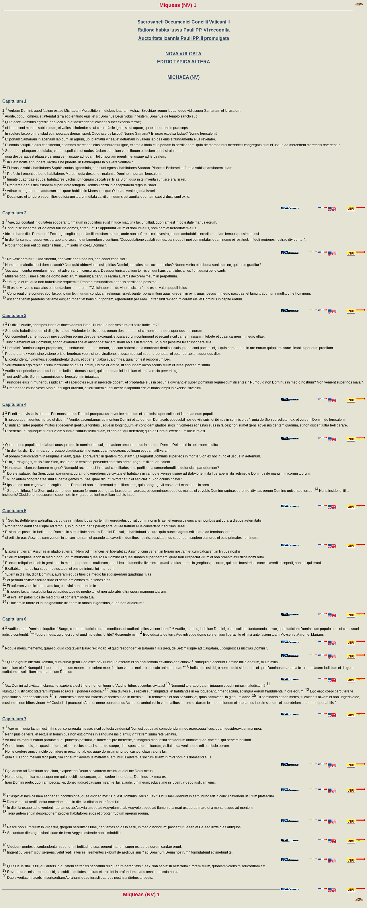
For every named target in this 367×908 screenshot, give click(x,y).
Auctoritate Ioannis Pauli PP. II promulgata (183, 38)
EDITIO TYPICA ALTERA (183, 61)
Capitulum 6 (14, 619)
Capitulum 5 (14, 510)
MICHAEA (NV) (183, 77)
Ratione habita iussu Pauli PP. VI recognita (184, 30)
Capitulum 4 (14, 404)
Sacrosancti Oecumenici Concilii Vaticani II (183, 21)
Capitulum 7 (14, 718)
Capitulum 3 (14, 315)
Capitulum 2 (14, 212)
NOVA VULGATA (183, 53)
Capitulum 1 (14, 101)
